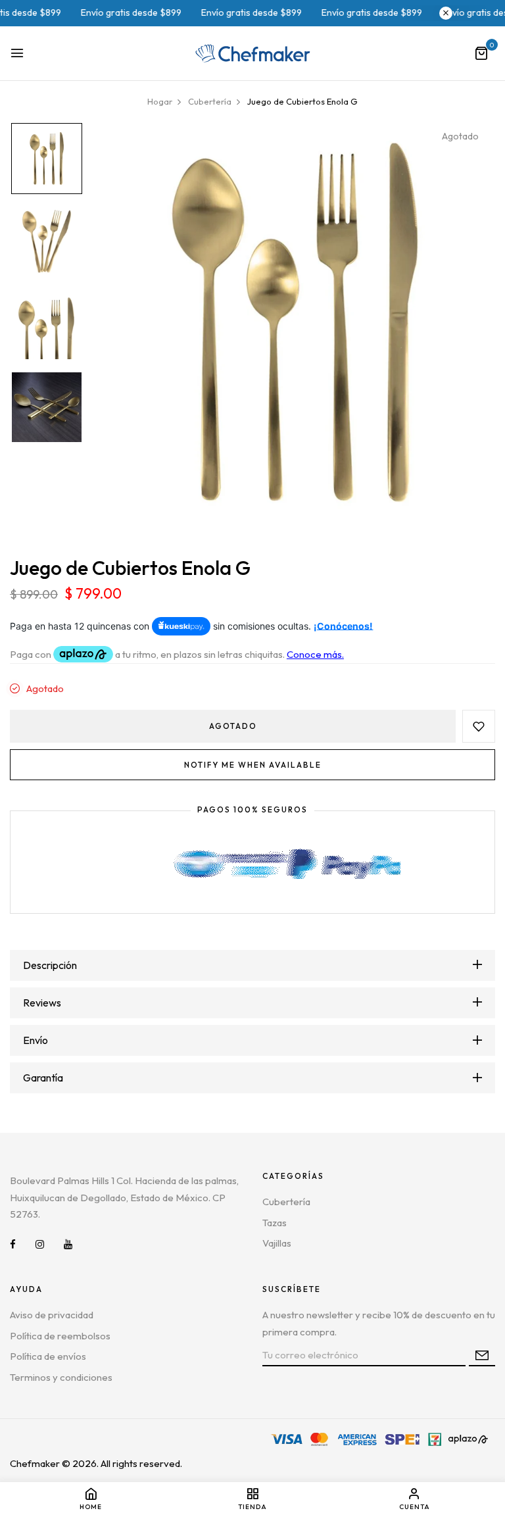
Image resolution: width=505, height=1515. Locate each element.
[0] (481, 54)
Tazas (274, 1222)
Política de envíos (48, 1356)
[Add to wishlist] (478, 726)
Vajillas (276, 1243)
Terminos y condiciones (61, 1377)
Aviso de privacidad (51, 1314)
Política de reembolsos (60, 1335)
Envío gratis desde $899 (105, 12)
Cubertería (286, 1201)
